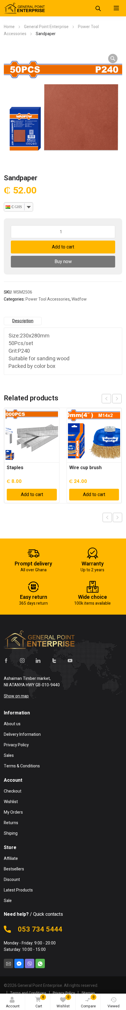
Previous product (107, 517)
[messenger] (19, 963)
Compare (88, 1001)
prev (106, 398)
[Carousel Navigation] (112, 398)
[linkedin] (38, 660)
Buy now (63, 261)
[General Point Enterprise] (24, 8)
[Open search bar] (98, 6)
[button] (113, 58)
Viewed (114, 1006)
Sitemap (88, 993)
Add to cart (63, 247)
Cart (39, 1001)
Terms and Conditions (28, 993)
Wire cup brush (85, 467)
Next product (117, 517)
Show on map (16, 696)
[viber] (29, 963)
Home (9, 27)
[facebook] (6, 660)
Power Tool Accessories (47, 299)
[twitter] (54, 660)
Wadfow (79, 299)
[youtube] (70, 660)
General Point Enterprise (46, 27)
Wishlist (63, 1001)
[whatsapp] (40, 963)
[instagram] (22, 660)
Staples (15, 467)
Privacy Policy (64, 993)
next (117, 398)
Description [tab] (22, 321)
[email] (8, 963)
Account (13, 1006)
